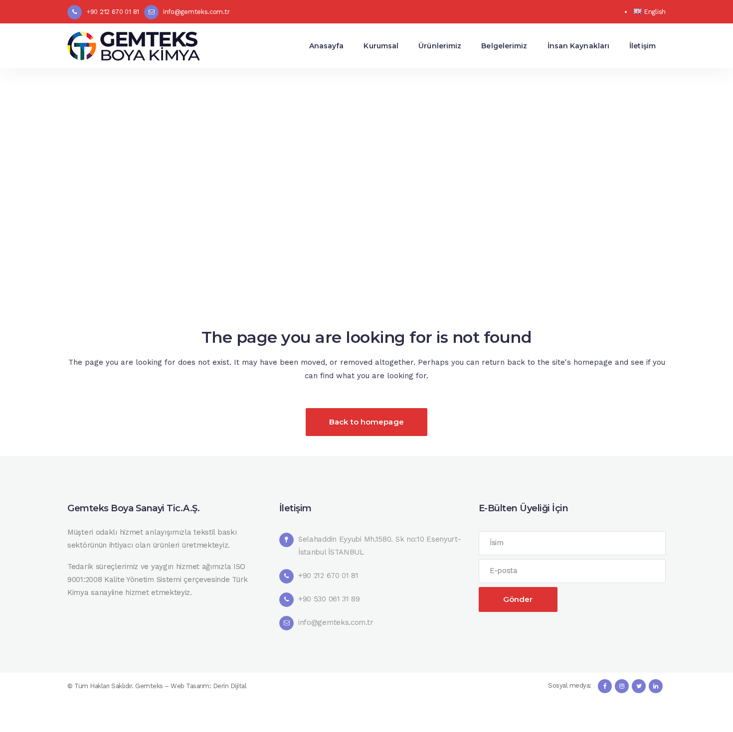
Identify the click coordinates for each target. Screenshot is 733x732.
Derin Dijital (230, 686)
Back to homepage (366, 422)
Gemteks (149, 686)
